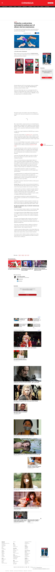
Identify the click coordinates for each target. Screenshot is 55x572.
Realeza (3, 559)
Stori (28, 255)
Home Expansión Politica (5, 543)
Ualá (25, 255)
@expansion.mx (28, 567)
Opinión (3, 555)
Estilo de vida (15, 546)
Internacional (25, 6)
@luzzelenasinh (24, 51)
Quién (2, 558)
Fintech (19, 255)
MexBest (26, 558)
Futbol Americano (27, 553)
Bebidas (26, 559)
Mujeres (42, 6)
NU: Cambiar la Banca (47, 64)
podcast (44, 144)
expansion (32, 567)
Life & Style (15, 548)
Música (14, 552)
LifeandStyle (4, 549)
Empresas (10, 6)
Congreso (3, 553)
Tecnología (30, 6)
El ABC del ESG (27, 543)
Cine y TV (14, 551)
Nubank (23, 255)
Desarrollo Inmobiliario (16, 556)
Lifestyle (26, 555)
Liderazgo (26, 547)
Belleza (3, 562)
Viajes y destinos (27, 560)
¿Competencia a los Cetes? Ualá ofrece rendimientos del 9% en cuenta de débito (27, 269)
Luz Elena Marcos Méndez (21, 276)
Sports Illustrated (27, 550)
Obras (34, 6)
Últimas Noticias (4, 6)
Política (15, 6)
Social (14, 562)
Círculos (3, 560)
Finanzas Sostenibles (28, 541)
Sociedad (3, 556)
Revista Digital (27, 556)
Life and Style (47, 6)
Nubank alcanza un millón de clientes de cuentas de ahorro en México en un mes (40, 269)
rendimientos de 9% (29, 134)
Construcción (15, 555)
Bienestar (26, 562)
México (3, 552)
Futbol (26, 551)
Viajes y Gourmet (16, 553)
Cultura (14, 541)
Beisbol (26, 552)
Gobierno (3, 551)
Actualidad (26, 546)
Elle (13, 543)
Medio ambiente (15, 561)
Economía (19, 6)
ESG (38, 6)
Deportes (14, 550)
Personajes (26, 561)
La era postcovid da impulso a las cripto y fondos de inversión (14, 269)
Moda (2, 561)
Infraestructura (15, 557)
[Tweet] (35, 33)
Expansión (3, 541)
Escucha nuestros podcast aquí (48, 145)
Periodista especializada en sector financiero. (23, 277)
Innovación (26, 542)
